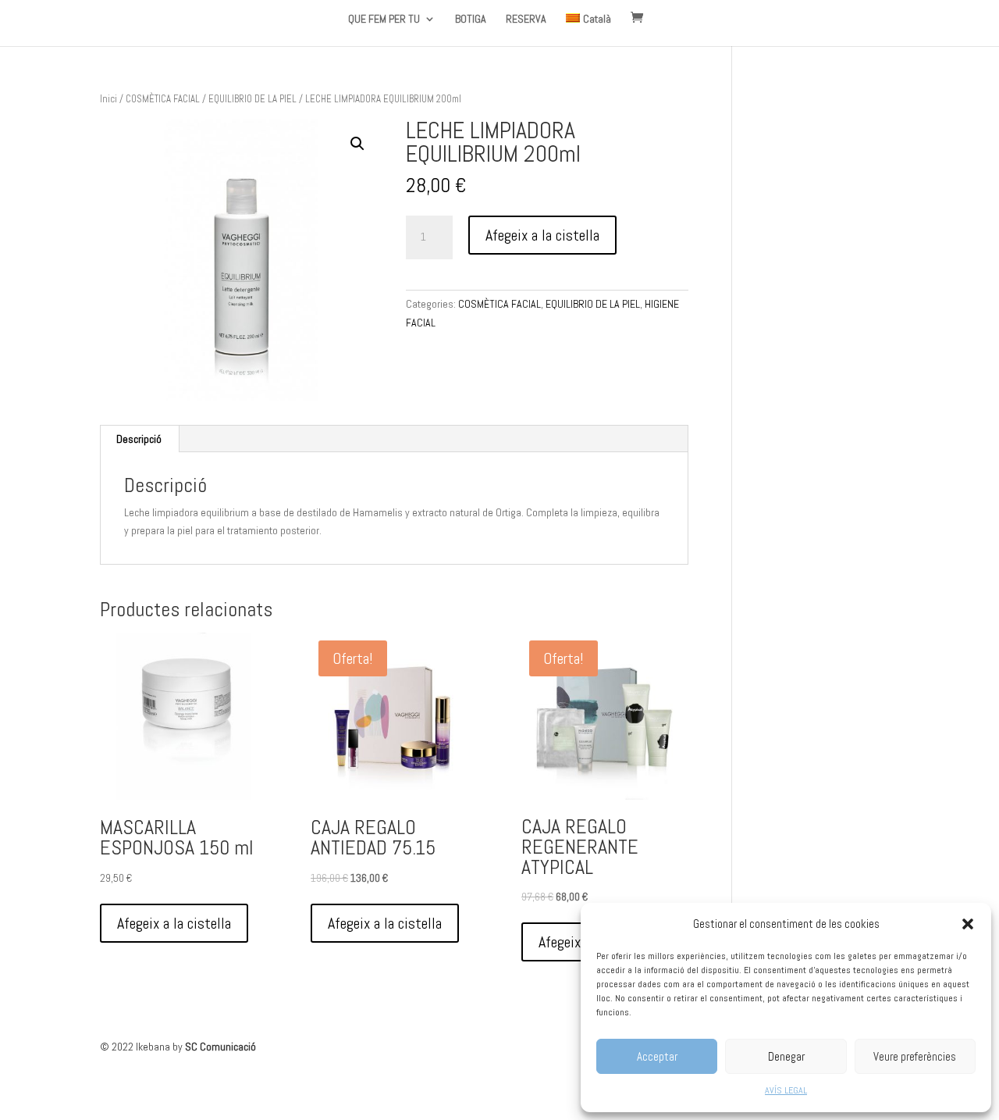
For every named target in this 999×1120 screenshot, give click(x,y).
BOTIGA (470, 19)
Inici (108, 98)
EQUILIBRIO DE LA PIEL (252, 98)
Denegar (786, 1056)
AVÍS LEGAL (786, 1090)
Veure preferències (914, 1056)
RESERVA (526, 19)
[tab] (139, 439)
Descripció (139, 439)
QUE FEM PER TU (384, 19)
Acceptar (657, 1056)
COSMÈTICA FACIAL (163, 98)
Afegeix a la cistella (542, 235)
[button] (968, 924)
